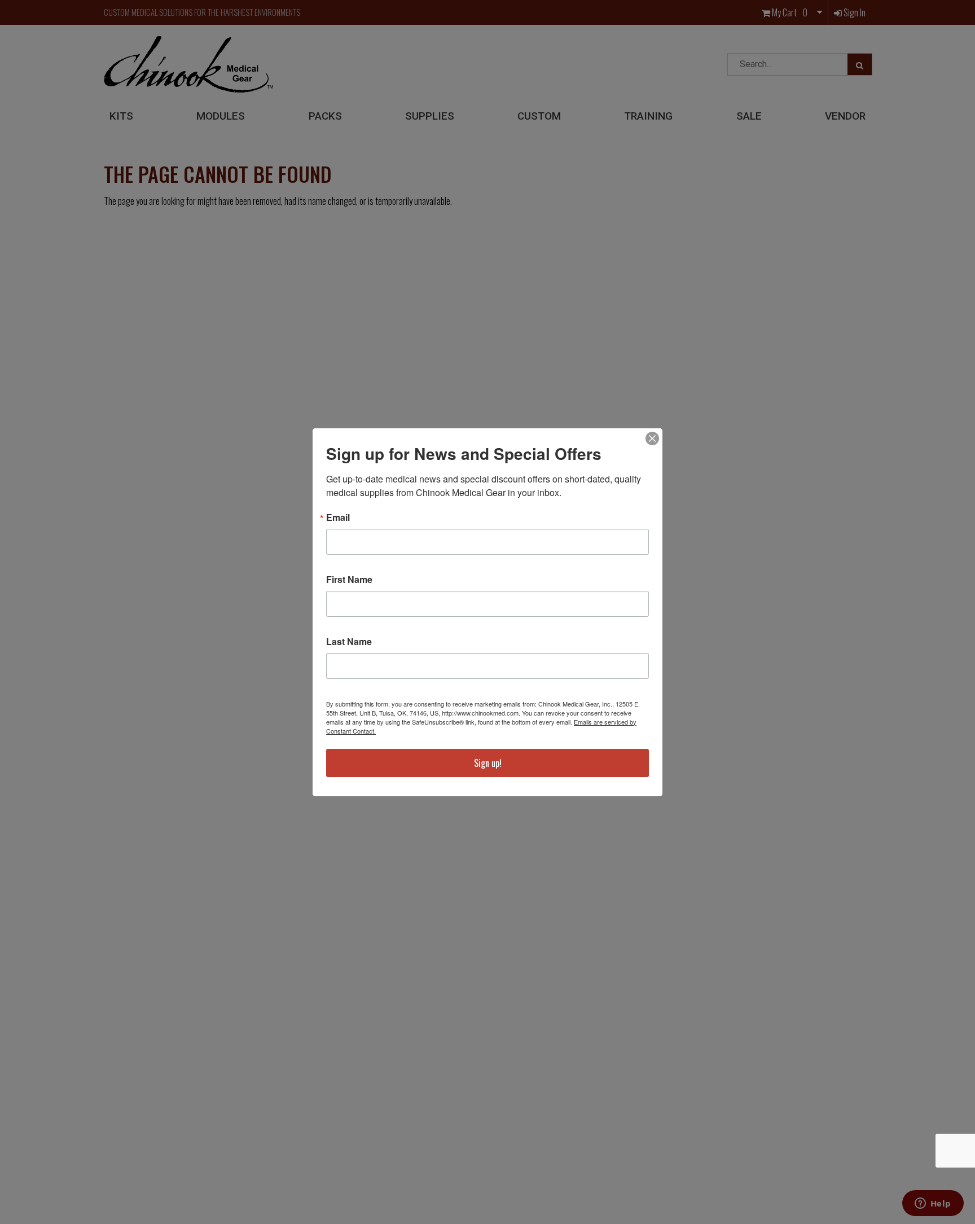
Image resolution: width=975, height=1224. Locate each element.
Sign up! (488, 763)
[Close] (652, 438)
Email (338, 517)
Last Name (349, 641)
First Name (349, 579)
